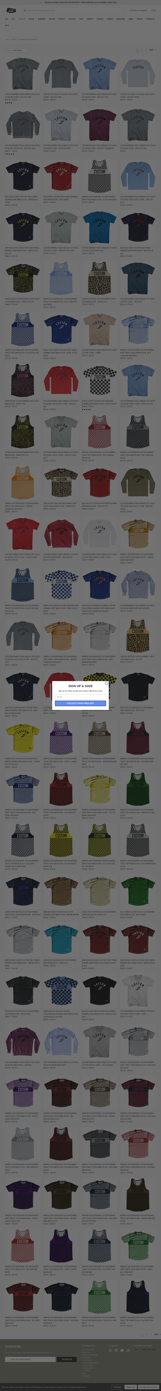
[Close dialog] (106, 683)
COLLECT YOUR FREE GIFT (80, 703)
